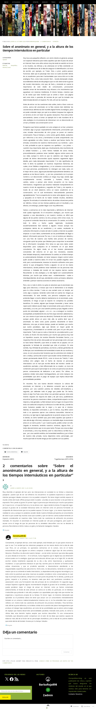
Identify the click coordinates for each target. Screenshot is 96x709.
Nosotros (79, 694)
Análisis (45, 2)
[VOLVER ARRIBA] (48, 705)
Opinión (35, 2)
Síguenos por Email (9, 687)
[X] (6, 679)
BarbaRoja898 (34, 41)
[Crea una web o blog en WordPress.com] (47, 708)
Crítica (26, 2)
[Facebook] (11, 679)
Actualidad (16, 2)
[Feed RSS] (16, 679)
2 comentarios (45, 41)
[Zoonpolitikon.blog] (48, 20)
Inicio (6, 2)
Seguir (5, 697)
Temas (53, 2)
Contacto (72, 694)
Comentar (66, 652)
